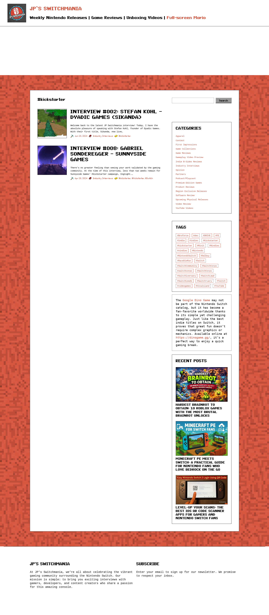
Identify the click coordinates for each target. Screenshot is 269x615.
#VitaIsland (202, 286)
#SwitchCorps (209, 265)
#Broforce (182, 235)
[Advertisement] (134, 52)
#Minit (200, 245)
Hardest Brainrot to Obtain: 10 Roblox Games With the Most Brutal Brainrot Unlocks (199, 410)
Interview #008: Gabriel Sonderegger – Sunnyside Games (108, 154)
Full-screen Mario (186, 18)
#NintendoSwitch (186, 255)
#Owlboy (205, 255)
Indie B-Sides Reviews (189, 161)
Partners (181, 174)
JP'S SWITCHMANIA (50, 564)
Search (223, 100)
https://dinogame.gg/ (193, 337)
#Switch (149, 178)
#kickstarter (125, 136)
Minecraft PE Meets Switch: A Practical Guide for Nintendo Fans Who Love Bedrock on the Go (200, 464)
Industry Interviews (103, 136)
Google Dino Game (196, 300)
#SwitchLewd (207, 275)
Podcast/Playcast (186, 178)
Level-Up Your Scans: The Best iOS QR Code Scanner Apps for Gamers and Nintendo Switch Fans (200, 513)
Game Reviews (183, 153)
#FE (217, 235)
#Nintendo (197, 250)
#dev (195, 235)
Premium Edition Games (189, 182)
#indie (181, 240)
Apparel (180, 136)
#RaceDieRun (184, 260)
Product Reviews (185, 187)
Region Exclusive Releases (191, 191)
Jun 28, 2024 (81, 136)
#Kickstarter (138, 178)
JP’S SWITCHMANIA (56, 8)
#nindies (182, 250)
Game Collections (186, 148)
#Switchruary (204, 281)
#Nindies (214, 245)
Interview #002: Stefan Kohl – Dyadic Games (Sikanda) (116, 114)
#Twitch (221, 281)
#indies (193, 240)
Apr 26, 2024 (81, 178)
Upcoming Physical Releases (192, 199)
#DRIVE (206, 235)
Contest (180, 140)
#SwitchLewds (184, 281)
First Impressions (186, 144)
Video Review (183, 204)
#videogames (184, 286)
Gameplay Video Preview (189, 157)
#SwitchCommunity (187, 265)
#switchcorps (184, 270)
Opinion (180, 170)
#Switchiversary (186, 275)
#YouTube (219, 286)
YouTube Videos (184, 208)
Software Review (185, 195)
